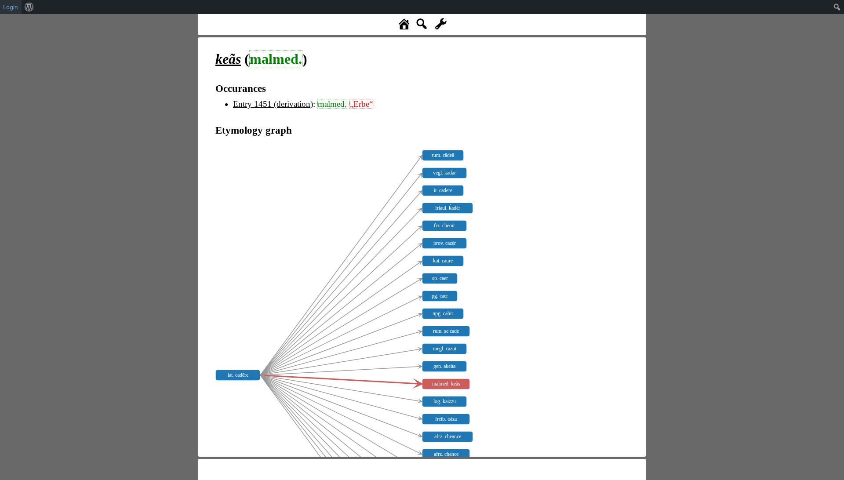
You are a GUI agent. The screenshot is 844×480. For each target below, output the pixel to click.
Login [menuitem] (10, 7)
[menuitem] (29, 7)
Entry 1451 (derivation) (273, 104)
